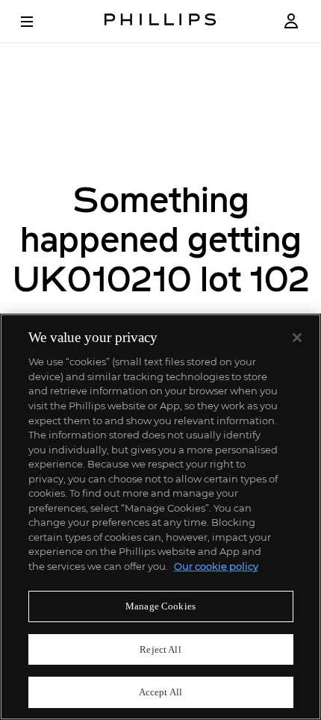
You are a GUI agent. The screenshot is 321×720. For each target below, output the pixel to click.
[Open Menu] (37, 21)
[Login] (291, 21)
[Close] (297, 337)
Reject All (160, 649)
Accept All (160, 692)
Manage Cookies (160, 606)
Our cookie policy (216, 566)
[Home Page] (160, 21)
